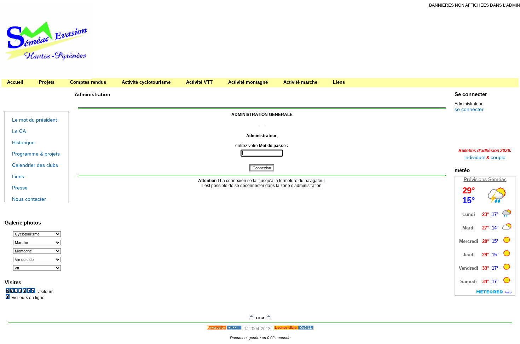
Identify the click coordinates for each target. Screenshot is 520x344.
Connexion (262, 168)
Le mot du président (34, 120)
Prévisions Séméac (485, 179)
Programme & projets (36, 154)
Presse (20, 188)
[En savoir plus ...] (294, 328)
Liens (18, 176)
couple (498, 157)
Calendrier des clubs (35, 165)
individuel (474, 157)
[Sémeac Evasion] (46, 76)
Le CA (19, 131)
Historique (23, 142)
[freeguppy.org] (225, 328)
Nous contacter (29, 199)
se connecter (469, 109)
